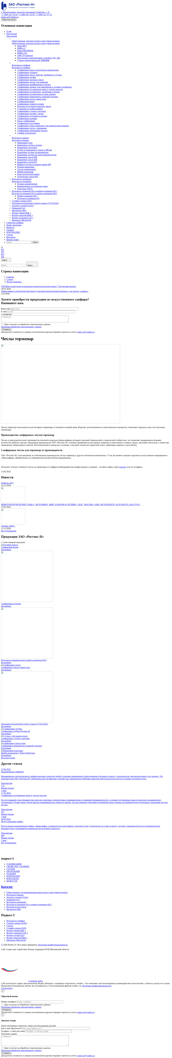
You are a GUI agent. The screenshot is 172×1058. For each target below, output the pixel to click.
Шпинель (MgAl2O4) (16, 940)
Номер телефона (8, 1002)
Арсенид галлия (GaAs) (17, 897)
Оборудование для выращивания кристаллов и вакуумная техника (37, 892)
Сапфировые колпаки (11, 604)
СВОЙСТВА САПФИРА (17, 866)
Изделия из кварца (15, 895)
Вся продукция (8, 758)
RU (2, 249)
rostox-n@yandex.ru (10, 17)
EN (2, 252)
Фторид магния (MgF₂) (17, 938)
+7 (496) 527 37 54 (43, 14)
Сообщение (6, 314)
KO (2, 254)
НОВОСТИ (11, 881)
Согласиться (6, 988)
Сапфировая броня (9, 547)
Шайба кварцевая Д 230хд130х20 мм (18, 753)
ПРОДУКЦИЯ (13, 871)
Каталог (7, 886)
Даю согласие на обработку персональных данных (27, 324)
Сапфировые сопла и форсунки (15, 667)
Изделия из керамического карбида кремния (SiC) (24, 660)
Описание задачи (9, 1034)
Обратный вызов (9, 20)
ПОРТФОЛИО (13, 876)
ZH (2, 257)
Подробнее (6, 549)
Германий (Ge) (13, 900)
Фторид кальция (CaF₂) (17, 933)
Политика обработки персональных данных (21, 327)
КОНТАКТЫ (12, 878)
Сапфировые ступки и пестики (15, 738)
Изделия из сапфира (15, 921)
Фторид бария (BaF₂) (16, 930)
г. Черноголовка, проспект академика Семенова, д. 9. (25, 12)
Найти (35, 242)
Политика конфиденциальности (97, 986)
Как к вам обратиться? (11, 1028)
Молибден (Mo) (13, 909)
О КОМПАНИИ (14, 864)
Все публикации (8, 531)
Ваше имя (5, 309)
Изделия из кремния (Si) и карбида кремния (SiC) (29, 904)
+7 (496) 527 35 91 (9, 14)
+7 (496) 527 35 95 (26, 14)
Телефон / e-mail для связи (13, 1031)
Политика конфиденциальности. (52, 945)
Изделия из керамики (16, 902)
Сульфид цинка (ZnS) (16, 928)
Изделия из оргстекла (16, 907)
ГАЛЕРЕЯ (11, 874)
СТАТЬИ (10, 869)
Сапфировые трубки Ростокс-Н (15, 731)
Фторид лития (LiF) (15, 935)
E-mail (4, 311)
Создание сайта (35, 981)
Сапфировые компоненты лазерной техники (21, 746)
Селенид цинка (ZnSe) (16, 923)
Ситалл (9, 926)
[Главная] (23, 10)
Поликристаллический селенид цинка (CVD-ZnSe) (24, 724)
